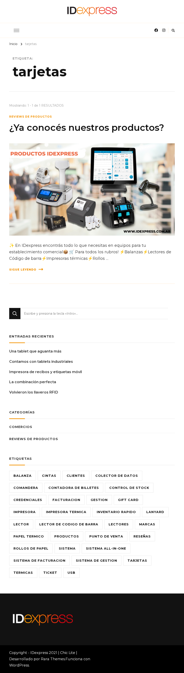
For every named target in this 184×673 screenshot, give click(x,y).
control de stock (129, 488)
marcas (147, 524)
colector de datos (116, 476)
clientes (76, 476)
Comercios (20, 427)
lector (21, 524)
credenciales (27, 500)
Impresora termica (66, 512)
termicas (23, 573)
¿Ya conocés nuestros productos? (86, 127)
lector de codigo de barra (68, 524)
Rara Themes (53, 659)
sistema (67, 548)
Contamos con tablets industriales (41, 361)
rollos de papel (30, 548)
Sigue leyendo (22, 269)
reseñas (142, 536)
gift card (128, 500)
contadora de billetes (73, 488)
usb (71, 573)
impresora (24, 512)
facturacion (66, 500)
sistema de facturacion (39, 561)
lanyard (155, 512)
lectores (119, 524)
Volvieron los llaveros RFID (33, 392)
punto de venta (106, 536)
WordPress (19, 665)
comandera (25, 488)
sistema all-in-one (106, 548)
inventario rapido (116, 512)
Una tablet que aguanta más (35, 351)
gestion (99, 500)
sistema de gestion (96, 561)
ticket (50, 573)
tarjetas (137, 561)
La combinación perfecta (32, 382)
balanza (22, 476)
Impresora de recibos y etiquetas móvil (45, 372)
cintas (49, 476)
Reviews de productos (30, 116)
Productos (66, 536)
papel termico (28, 536)
